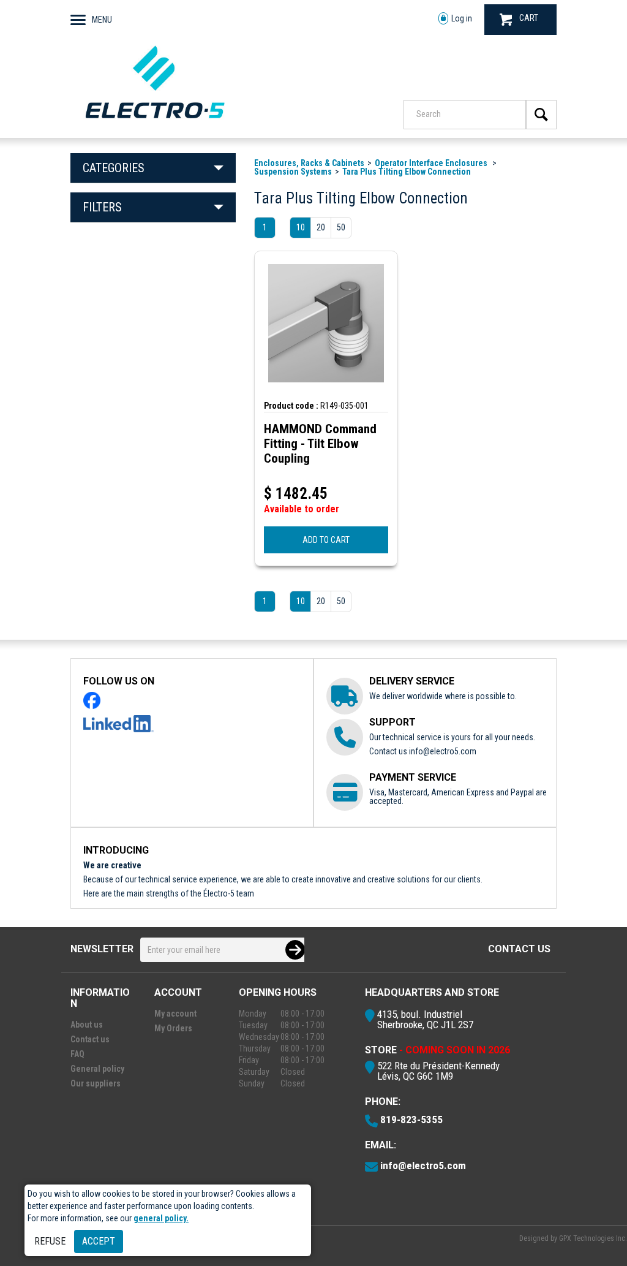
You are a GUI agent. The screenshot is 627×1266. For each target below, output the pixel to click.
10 (300, 227)
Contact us (519, 949)
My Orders (173, 1028)
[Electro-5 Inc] (154, 121)
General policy (97, 1069)
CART (528, 18)
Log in (461, 18)
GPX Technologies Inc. (593, 1238)
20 (321, 227)
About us (86, 1024)
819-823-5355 (411, 1119)
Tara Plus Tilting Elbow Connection (406, 171)
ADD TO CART (326, 540)
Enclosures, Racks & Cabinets (309, 163)
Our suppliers (95, 1083)
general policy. (161, 1218)
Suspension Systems (293, 171)
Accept (98, 1241)
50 (341, 227)
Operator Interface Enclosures (432, 163)
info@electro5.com (442, 751)
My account (175, 1013)
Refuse (50, 1241)
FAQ (77, 1054)
